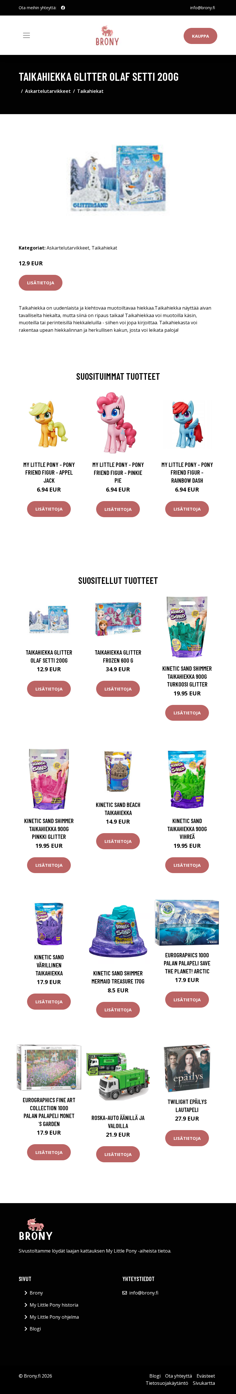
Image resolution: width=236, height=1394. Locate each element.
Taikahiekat (90, 91)
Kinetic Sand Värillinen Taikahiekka (49, 964)
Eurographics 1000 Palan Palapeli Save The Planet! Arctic (187, 962)
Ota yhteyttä (178, 1376)
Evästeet (206, 1376)
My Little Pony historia (54, 1305)
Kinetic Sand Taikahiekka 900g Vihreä (187, 828)
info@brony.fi (202, 7)
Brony (36, 1293)
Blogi (35, 1329)
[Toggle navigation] (26, 35)
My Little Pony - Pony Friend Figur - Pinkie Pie (118, 472)
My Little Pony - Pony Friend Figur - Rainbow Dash (187, 472)
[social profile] (63, 7)
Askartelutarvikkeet (48, 91)
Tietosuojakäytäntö (167, 1383)
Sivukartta (204, 1383)
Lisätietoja (40, 282)
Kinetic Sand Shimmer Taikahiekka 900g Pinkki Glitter (49, 828)
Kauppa (200, 36)
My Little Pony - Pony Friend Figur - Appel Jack (49, 472)
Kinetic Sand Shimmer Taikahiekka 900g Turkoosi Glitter (187, 676)
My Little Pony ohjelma (54, 1317)
